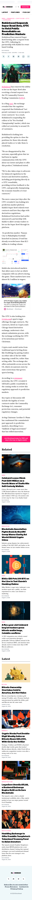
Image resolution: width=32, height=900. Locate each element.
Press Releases (11, 887)
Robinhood (10, 18)
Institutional (6, 830)
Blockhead (5, 50)
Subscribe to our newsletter (16, 884)
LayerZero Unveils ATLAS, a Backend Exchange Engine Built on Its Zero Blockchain (15, 788)
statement (18, 378)
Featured (15, 12)
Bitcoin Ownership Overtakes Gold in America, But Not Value (14, 690)
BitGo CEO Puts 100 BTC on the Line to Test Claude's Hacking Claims (15, 581)
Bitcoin (4, 684)
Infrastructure (7, 781)
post (11, 104)
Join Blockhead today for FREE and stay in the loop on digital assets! (16, 439)
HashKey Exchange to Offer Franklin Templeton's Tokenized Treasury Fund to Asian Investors (16, 837)
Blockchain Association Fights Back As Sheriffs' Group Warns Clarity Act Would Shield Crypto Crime (14, 534)
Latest (5, 12)
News (3, 18)
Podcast (27, 12)
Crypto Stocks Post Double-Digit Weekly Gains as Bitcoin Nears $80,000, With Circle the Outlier (16, 737)
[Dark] (16, 7)
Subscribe (25, 7)
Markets (5, 730)
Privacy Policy (16, 889)
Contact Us (24, 887)
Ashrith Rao (6, 704)
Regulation (5, 526)
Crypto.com (20, 18)
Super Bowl (7, 20)
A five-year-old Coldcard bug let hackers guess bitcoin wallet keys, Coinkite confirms (15, 628)
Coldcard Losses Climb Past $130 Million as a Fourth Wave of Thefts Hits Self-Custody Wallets (15, 482)
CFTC (27, 18)
